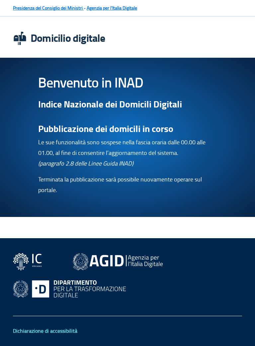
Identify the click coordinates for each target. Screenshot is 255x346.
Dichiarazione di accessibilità (45, 330)
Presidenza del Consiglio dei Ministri (48, 8)
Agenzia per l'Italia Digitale (112, 8)
